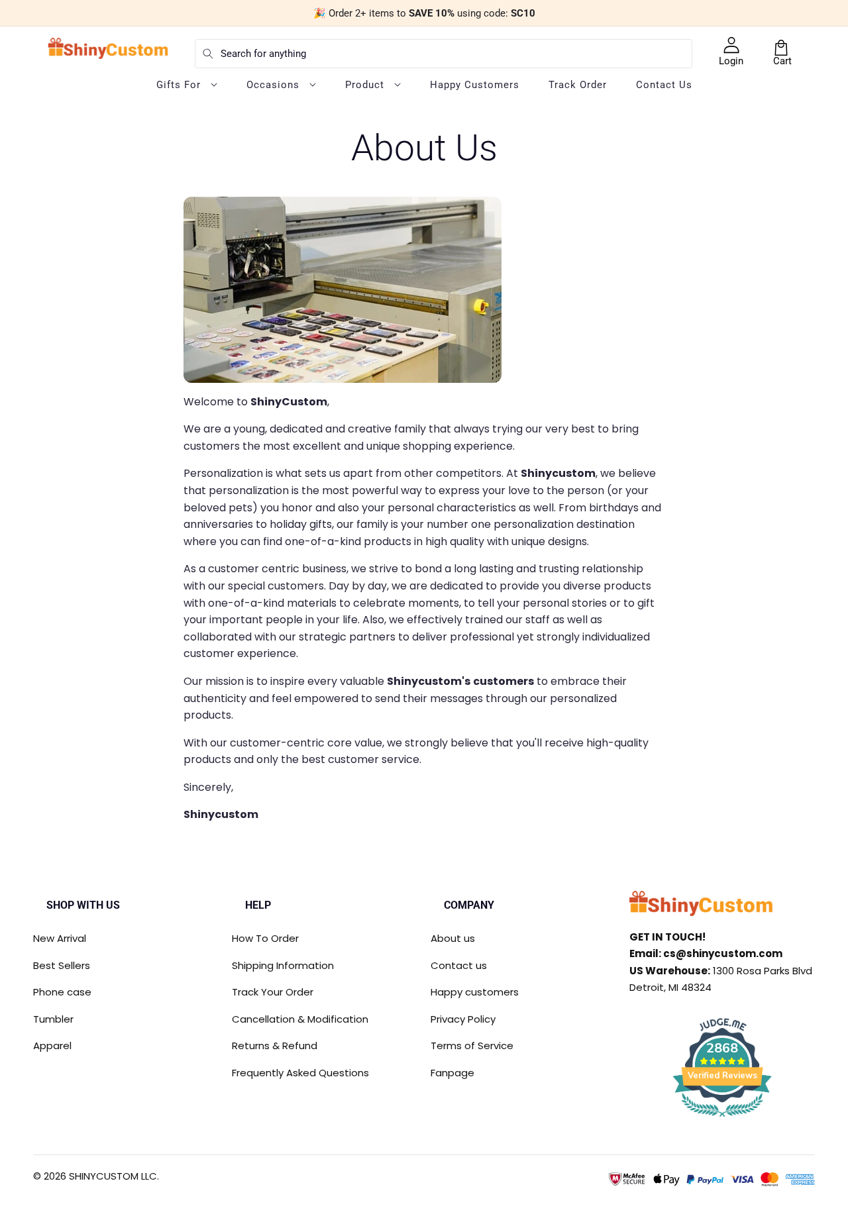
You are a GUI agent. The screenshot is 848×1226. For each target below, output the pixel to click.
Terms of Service (472, 1045)
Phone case (62, 992)
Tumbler (53, 1019)
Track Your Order (272, 992)
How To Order (265, 938)
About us (453, 938)
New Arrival (59, 938)
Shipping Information (283, 965)
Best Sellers (61, 965)
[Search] (208, 53)
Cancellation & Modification (300, 1019)
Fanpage (452, 1073)
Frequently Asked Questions (300, 1073)
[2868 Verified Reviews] (722, 1119)
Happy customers (475, 992)
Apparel (52, 1045)
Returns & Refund (274, 1045)
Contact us (459, 965)
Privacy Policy (463, 1019)
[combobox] (443, 53)
